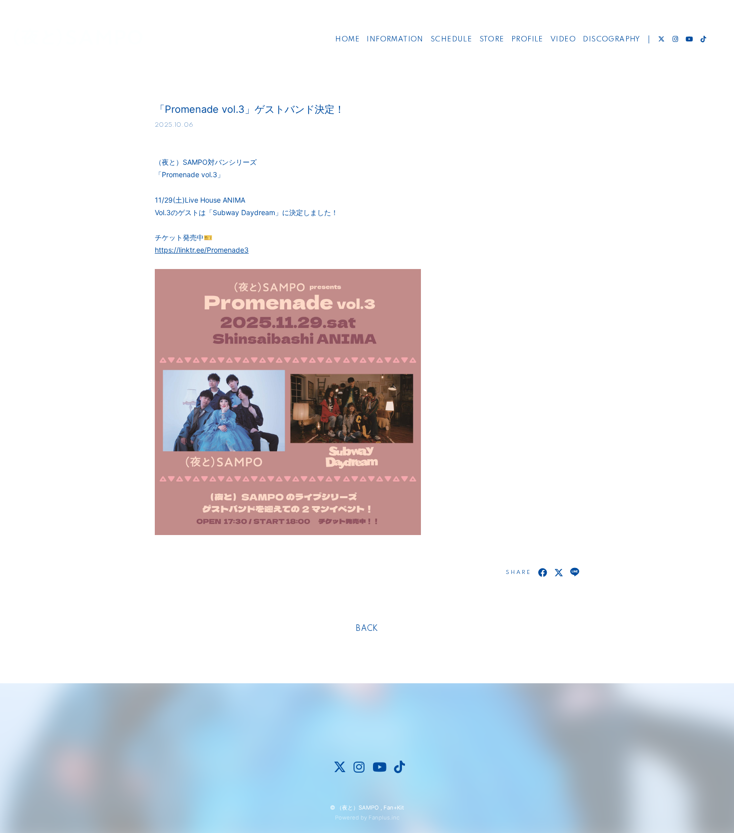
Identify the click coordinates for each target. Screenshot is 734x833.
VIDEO (563, 39)
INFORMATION (395, 39)
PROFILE (527, 39)
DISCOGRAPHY (611, 39)
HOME (347, 39)
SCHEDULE (451, 39)
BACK (367, 629)
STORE (491, 39)
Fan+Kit (393, 807)
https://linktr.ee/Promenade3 (202, 250)
